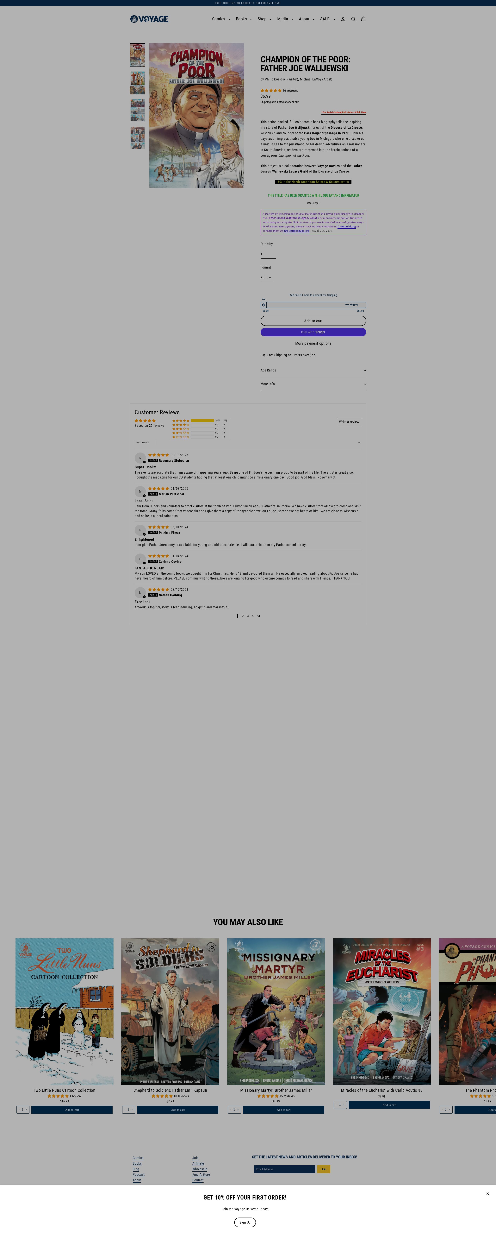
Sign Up (245, 1222)
